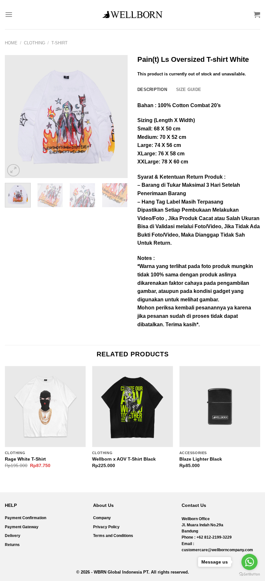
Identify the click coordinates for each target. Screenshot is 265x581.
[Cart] (257, 14)
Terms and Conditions (113, 535)
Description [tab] (152, 89)
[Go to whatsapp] (249, 562)
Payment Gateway (21, 527)
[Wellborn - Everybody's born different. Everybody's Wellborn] (132, 14)
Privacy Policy (106, 527)
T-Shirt (59, 42)
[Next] (117, 116)
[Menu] (9, 14)
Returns (12, 544)
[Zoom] (13, 170)
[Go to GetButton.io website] (249, 574)
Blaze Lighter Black (200, 459)
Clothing (34, 42)
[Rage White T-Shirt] (45, 406)
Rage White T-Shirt (25, 459)
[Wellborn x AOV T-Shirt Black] (132, 406)
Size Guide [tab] (188, 89)
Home (11, 42)
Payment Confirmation (25, 518)
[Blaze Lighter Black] (219, 406)
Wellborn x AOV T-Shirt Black (124, 459)
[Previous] (15, 116)
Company (102, 518)
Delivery (12, 535)
